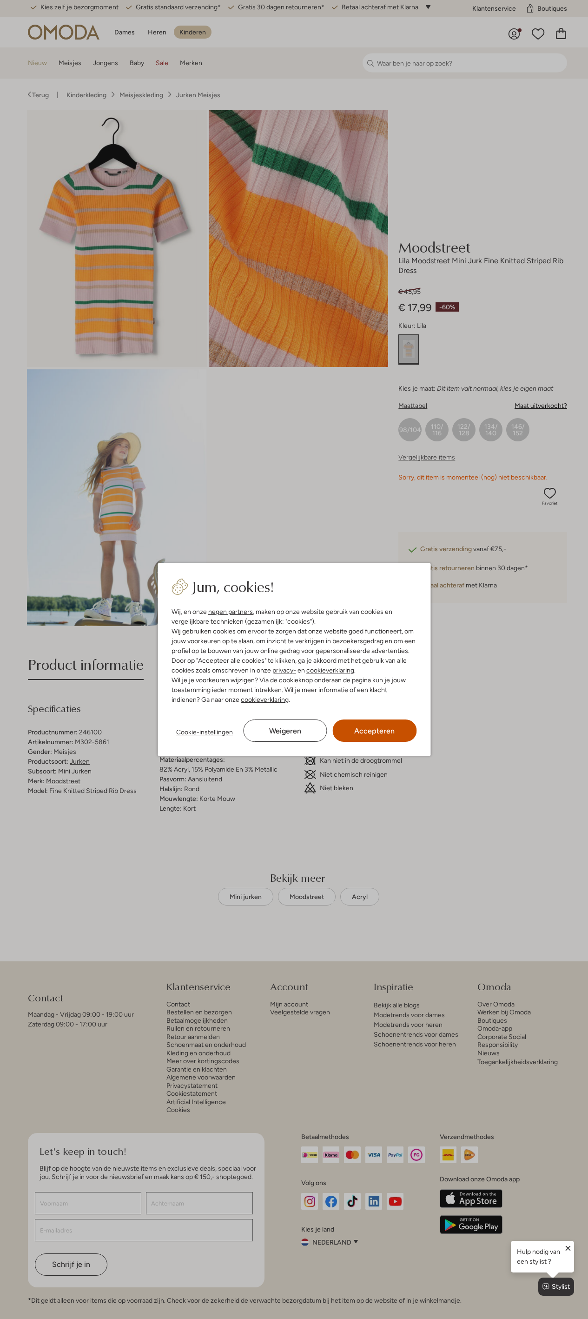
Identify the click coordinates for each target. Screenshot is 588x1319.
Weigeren (285, 730)
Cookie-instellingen (204, 732)
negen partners (230, 611)
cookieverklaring (330, 670)
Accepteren (374, 730)
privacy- (284, 670)
